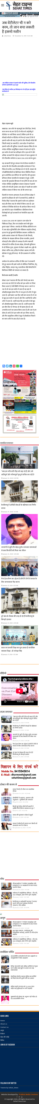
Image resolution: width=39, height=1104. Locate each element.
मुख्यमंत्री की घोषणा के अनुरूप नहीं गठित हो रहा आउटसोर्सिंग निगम (24, 997)
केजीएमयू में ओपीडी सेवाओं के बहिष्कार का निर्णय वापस (25, 727)
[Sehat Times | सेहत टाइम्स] (19, 5)
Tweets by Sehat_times (9, 1087)
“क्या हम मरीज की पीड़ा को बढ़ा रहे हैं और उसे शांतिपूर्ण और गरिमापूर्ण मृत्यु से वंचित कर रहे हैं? (17, 473)
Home (2, 1020)
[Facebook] (17, 1097)
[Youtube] (22, 1097)
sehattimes (7, 36)
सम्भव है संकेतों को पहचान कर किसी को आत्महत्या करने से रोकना (25, 824)
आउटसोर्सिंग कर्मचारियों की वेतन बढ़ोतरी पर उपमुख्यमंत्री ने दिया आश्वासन (24, 957)
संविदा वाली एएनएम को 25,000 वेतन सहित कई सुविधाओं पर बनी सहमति (22, 987)
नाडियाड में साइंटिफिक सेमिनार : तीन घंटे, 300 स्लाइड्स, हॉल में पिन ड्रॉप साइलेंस (25, 894)
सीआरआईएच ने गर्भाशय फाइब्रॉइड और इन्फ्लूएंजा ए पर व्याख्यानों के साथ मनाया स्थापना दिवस (25, 885)
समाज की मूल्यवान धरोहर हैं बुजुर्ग (23, 815)
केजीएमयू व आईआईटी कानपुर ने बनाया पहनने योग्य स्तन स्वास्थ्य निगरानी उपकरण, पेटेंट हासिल (25, 903)
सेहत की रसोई (4, 1037)
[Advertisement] (19, 58)
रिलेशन (2, 1033)
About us (3, 1024)
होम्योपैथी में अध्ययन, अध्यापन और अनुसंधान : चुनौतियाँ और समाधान (23, 798)
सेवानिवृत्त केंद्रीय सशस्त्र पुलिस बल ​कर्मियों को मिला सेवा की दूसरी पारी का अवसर (23, 977)
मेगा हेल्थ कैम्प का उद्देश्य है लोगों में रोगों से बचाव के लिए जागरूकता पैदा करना (19, 580)
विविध (2, 1040)
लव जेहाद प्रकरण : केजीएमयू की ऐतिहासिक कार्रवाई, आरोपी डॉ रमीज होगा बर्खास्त (25, 932)
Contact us (4, 1027)
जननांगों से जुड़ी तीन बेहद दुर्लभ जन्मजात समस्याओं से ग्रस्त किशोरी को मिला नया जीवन (19, 549)
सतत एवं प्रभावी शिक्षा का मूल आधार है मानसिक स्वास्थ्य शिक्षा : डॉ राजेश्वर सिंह (18, 649)
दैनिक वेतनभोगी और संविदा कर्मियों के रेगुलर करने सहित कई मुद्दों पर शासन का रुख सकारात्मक (24, 968)
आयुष (2, 1030)
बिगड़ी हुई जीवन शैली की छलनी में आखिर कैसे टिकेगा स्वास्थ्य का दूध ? (24, 807)
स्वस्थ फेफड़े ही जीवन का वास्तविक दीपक (23, 790)
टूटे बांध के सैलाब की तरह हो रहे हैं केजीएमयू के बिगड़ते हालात (23, 753)
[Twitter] (19, 1097)
